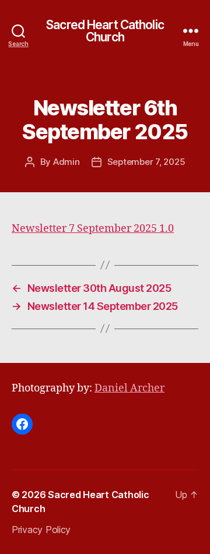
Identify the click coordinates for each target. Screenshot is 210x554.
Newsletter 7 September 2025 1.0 (93, 228)
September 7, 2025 (146, 161)
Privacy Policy (41, 529)
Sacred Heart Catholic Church (105, 31)
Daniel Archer (129, 388)
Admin (66, 161)
